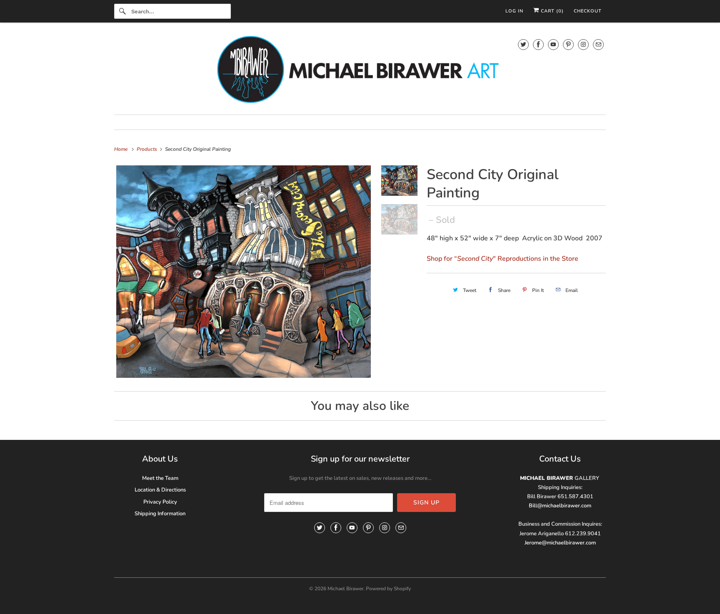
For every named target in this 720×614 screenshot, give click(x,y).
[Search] (122, 11)
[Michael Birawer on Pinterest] (568, 44)
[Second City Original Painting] (243, 271)
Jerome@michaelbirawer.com (560, 543)
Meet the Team (160, 478)
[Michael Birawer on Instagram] (583, 44)
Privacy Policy (160, 502)
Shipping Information (160, 513)
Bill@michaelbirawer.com (560, 505)
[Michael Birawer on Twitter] (523, 44)
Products (147, 149)
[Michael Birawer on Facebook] (538, 44)
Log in (514, 11)
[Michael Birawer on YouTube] (553, 44)
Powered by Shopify (388, 588)
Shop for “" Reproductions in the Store (502, 258)
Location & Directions (160, 490)
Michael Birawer (345, 588)
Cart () (551, 11)
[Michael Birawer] (360, 70)
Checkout (588, 11)
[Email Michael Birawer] (598, 44)
